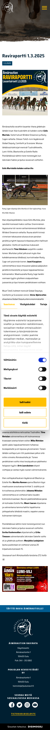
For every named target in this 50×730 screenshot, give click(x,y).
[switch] (42, 369)
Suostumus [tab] (9, 304)
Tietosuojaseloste (23, 714)
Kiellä (25, 423)
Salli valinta (25, 412)
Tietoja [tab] (43, 304)
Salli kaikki (25, 402)
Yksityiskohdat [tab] (27, 304)
